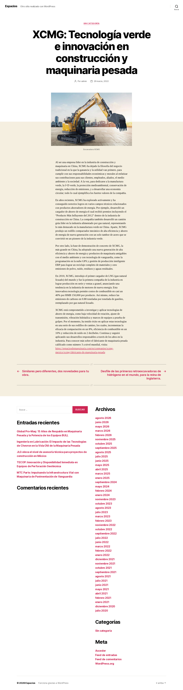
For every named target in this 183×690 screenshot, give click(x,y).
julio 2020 (101, 610)
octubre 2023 (103, 503)
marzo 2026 (102, 430)
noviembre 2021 (105, 563)
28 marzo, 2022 (101, 81)
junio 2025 (101, 460)
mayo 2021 (102, 589)
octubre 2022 (103, 529)
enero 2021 (102, 602)
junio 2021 (101, 584)
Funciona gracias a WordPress (53, 683)
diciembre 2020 (105, 606)
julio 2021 (101, 580)
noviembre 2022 (105, 525)
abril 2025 (101, 469)
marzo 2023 (102, 516)
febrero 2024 (103, 490)
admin (84, 81)
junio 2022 (101, 542)
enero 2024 (102, 495)
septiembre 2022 (106, 533)
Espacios (11, 6)
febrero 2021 (103, 597)
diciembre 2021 (105, 559)
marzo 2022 (102, 546)
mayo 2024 (102, 486)
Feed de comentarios (108, 659)
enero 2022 (102, 555)
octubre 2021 (103, 567)
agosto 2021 (103, 576)
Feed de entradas (106, 655)
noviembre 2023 (105, 499)
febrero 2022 (103, 550)
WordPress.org (104, 663)
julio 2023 (101, 512)
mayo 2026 (102, 426)
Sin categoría (91, 23)
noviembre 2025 (105, 439)
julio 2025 (101, 456)
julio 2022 (101, 537)
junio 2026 (102, 422)
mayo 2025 (102, 465)
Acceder (100, 650)
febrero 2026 (103, 435)
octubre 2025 (103, 443)
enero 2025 (102, 477)
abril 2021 (101, 593)
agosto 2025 (103, 452)
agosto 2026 (103, 418)
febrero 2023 (103, 520)
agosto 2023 (103, 507)
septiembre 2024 (106, 482)
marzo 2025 (102, 473)
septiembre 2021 (105, 572)
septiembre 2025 (106, 447)
